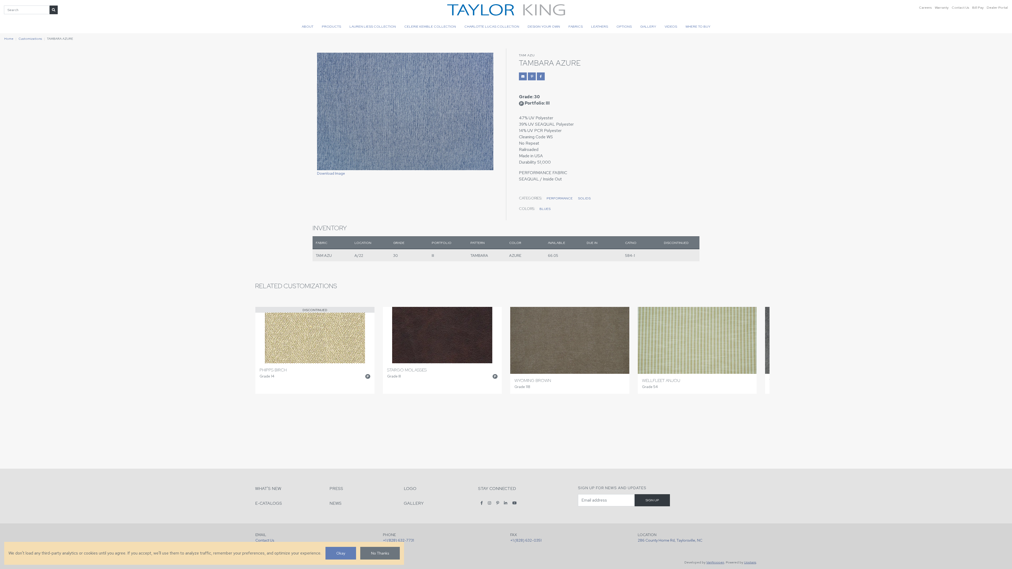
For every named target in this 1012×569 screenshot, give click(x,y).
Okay (340, 553)
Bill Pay (978, 7)
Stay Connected (497, 488)
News (335, 503)
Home (8, 39)
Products (331, 26)
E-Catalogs (268, 503)
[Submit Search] (54, 10)
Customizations (30, 39)
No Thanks (380, 553)
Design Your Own (544, 26)
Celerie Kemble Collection (430, 26)
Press (336, 488)
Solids (584, 198)
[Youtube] (514, 503)
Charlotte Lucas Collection (491, 26)
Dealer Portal (997, 7)
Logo (410, 488)
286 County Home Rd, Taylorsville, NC (670, 540)
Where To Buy (698, 26)
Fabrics (575, 26)
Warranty (941, 7)
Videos (671, 26)
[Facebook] (481, 503)
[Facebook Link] (541, 76)
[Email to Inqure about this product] (523, 76)
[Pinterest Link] (532, 76)
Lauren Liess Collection (372, 26)
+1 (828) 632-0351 (526, 540)
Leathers (599, 26)
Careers (925, 7)
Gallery (648, 26)
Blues (545, 209)
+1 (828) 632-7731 (398, 540)
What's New (268, 488)
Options (624, 26)
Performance (560, 198)
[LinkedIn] (505, 503)
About (307, 26)
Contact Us (960, 7)
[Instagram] (489, 503)
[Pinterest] (497, 503)
